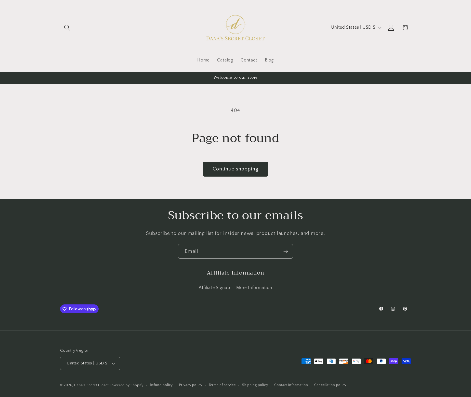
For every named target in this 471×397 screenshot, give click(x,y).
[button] (67, 28)
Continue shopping (235, 169)
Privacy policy (190, 385)
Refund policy (161, 385)
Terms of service (222, 385)
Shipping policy (255, 385)
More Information (254, 287)
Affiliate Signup (214, 287)
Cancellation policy (330, 385)
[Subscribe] (286, 251)
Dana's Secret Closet (91, 385)
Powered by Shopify (126, 385)
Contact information (291, 385)
